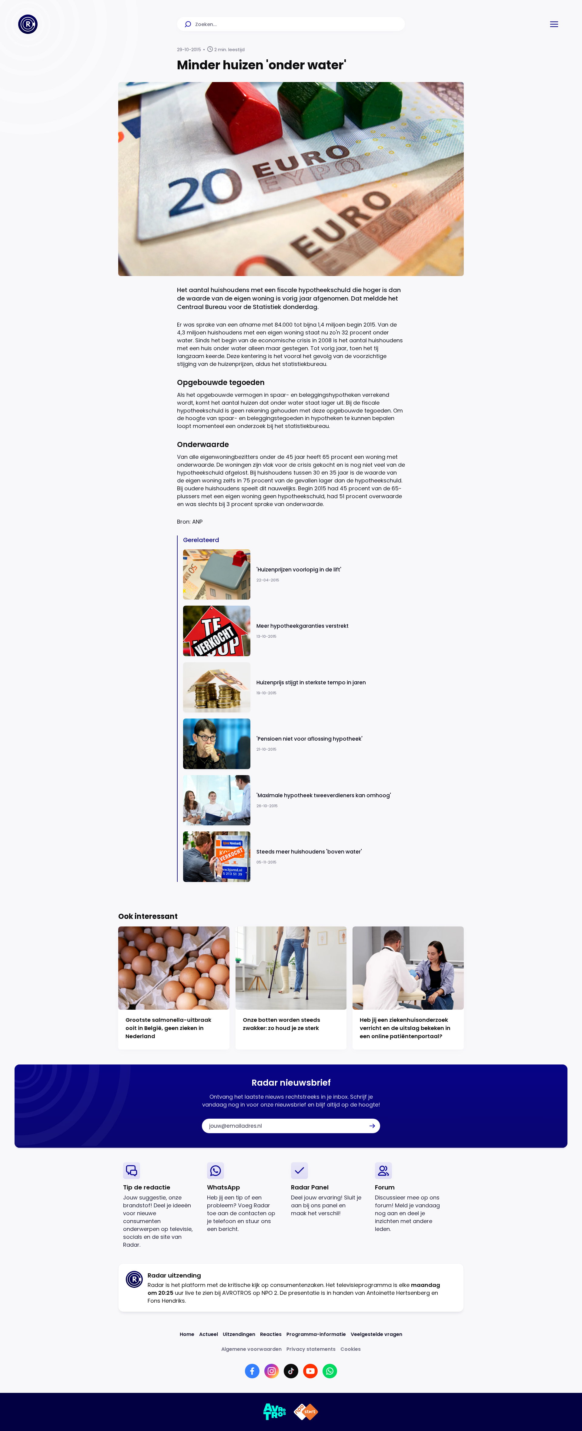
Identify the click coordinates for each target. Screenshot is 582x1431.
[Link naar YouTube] (310, 1371)
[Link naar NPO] (306, 1412)
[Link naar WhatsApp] (330, 1371)
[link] (160, 1205)
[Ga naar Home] (28, 24)
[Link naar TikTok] (291, 1371)
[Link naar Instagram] (271, 1371)
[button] (554, 24)
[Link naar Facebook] (252, 1371)
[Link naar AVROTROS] (274, 1412)
